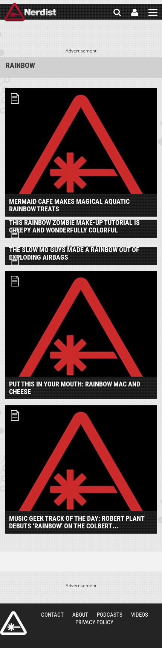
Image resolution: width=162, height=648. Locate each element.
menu (152, 12)
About (80, 614)
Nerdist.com (13, 623)
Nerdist (30, 12)
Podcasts (109, 614)
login (134, 12)
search (117, 12)
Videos (139, 614)
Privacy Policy (94, 622)
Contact (52, 614)
